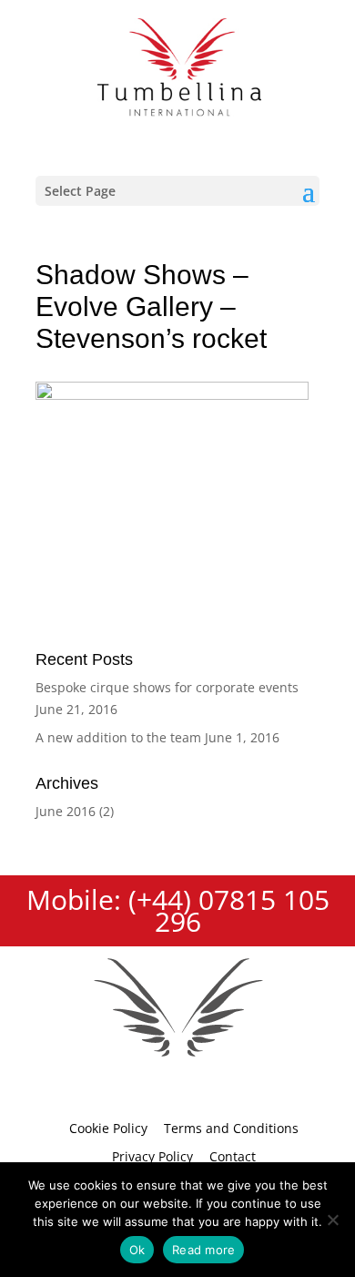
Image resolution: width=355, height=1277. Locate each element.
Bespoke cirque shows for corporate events (167, 687)
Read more (203, 1249)
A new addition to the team (118, 737)
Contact (232, 1156)
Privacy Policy (152, 1156)
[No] (332, 1220)
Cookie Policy (108, 1128)
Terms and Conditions (231, 1128)
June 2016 (66, 811)
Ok (137, 1249)
